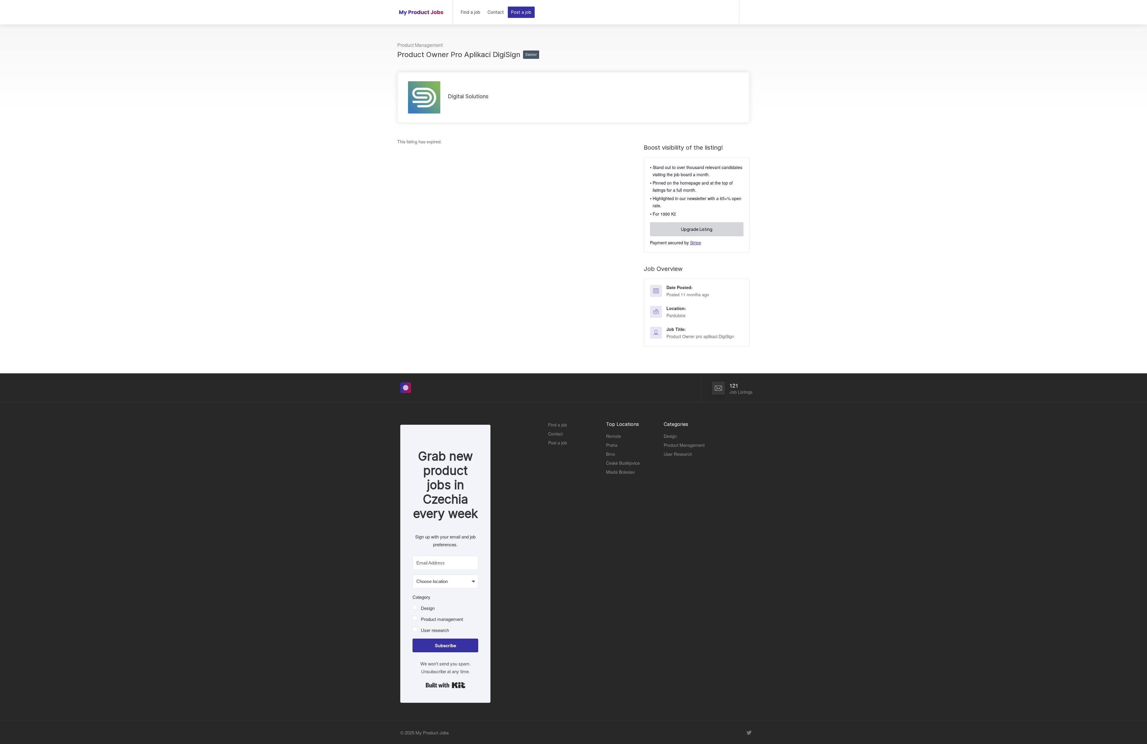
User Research (678, 454)
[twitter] (749, 732)
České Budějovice (623, 463)
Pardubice (676, 315)
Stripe (695, 243)
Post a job (521, 12)
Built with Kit (445, 685)
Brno (610, 454)
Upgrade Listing (696, 229)
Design (428, 608)
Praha (611, 445)
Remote (613, 436)
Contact (495, 12)
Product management (442, 619)
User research (435, 630)
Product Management (420, 45)
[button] (445, 613)
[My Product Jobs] (421, 10)
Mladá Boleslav (620, 472)
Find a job (470, 12)
